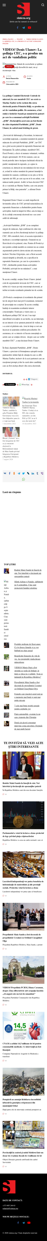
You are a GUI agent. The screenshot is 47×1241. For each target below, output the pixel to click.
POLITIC (9, 66)
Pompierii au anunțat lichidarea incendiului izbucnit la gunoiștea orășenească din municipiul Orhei (22, 1102)
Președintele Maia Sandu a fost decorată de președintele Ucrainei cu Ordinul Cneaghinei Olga (28, 685)
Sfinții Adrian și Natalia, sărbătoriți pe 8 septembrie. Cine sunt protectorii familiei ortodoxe (28, 584)
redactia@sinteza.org (10, 1208)
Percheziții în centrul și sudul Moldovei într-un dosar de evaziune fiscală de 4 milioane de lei (23, 1154)
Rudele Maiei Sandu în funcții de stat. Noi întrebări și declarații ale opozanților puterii (28, 573)
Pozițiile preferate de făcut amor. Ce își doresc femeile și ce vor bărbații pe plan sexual (27, 647)
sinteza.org (23, 18)
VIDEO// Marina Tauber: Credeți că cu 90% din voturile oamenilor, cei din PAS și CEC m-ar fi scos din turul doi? (30, 414)
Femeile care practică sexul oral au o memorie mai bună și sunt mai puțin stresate (28, 697)
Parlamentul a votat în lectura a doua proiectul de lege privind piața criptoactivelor (23, 834)
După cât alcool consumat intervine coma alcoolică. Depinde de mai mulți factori (28, 725)
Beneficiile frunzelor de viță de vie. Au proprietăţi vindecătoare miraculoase (27, 658)
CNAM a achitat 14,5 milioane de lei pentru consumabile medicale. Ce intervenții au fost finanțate (22, 1046)
